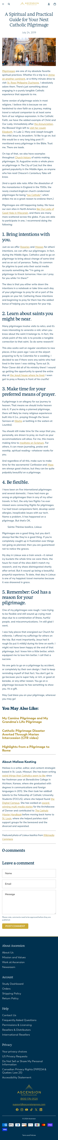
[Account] (49, 4)
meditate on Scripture (32, 442)
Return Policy (10, 998)
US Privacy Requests (14, 1056)
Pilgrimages (8, 71)
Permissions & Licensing (17, 1025)
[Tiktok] (31, 1109)
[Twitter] (36, 1109)
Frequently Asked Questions (19, 1020)
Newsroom (8, 966)
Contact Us (9, 1015)
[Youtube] (26, 1109)
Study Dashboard (12, 983)
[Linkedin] (40, 1109)
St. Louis (6, 818)
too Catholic (33, 195)
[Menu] (3, 4)
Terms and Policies (29, 1135)
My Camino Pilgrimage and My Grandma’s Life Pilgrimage (25, 720)
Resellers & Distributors (16, 1029)
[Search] (9, 4)
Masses (39, 246)
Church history (23, 157)
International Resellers (16, 1034)
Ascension (32, 1119)
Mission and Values (14, 957)
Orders (6, 988)
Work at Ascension (13, 962)
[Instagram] (21, 1109)
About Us (7, 952)
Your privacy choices (14, 1051)
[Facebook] (17, 1109)
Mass (50, 464)
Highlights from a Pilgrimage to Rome (26, 748)
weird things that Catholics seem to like (24, 775)
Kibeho (18, 421)
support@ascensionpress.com (29, 1104)
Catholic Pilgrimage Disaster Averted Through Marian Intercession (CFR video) (23, 734)
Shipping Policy (11, 993)
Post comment (15, 926)
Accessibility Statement (16, 1077)
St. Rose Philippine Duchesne (23, 82)
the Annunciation (43, 124)
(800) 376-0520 (29, 1098)
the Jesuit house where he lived (27, 375)
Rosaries (25, 246)
